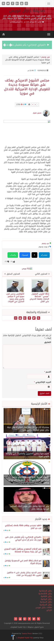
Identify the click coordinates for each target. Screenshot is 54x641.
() (6, 261)
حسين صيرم (37, 112)
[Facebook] (13, 4)
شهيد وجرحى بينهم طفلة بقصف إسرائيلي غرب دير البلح (23, 526)
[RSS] (4, 4)
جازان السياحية (46, 602)
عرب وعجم (45, 57)
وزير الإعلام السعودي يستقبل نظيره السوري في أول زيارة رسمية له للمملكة (22, 550)
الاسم (47, 372)
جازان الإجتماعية (45, 591)
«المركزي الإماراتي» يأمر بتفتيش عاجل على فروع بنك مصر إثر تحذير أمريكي (23, 538)
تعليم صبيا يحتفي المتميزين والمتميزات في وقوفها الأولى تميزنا (27, 455)
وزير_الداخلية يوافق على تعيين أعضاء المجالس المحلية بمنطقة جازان (29, 507)
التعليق (47, 342)
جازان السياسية (45, 605)
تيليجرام (44, 255)
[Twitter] (8, 4)
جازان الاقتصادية (45, 593)
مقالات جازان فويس (43, 607)
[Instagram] (26, 4)
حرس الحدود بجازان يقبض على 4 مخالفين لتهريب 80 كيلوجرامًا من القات (24, 574)
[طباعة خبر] (29, 104)
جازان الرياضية (46, 599)
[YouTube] (22, 4)
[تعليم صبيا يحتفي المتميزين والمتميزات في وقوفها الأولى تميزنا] (27, 447)
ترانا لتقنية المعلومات (25, 637)
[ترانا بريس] (13, 637)
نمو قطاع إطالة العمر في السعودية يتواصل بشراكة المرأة (23, 562)
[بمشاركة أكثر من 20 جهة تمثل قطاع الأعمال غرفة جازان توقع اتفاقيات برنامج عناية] (27, 421)
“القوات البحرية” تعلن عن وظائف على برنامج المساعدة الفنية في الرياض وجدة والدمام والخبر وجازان (29, 480)
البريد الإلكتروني (42, 382)
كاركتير (49, 610)
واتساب (13, 255)
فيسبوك (25, 255)
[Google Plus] (17, 4)
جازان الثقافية (46, 596)
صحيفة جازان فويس (27, 10)
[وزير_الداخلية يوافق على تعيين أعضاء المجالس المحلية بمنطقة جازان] (27, 499)
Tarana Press (27, 633)
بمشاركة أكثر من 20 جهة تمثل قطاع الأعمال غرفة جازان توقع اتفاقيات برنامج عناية (28, 428)
